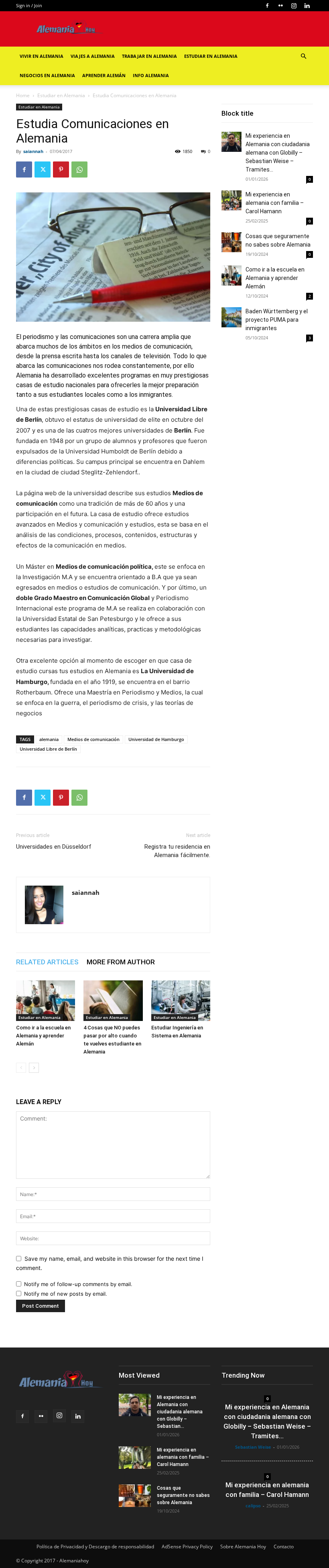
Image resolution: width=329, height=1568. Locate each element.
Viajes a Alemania (93, 56)
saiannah (33, 151)
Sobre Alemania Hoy (243, 1546)
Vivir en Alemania (41, 56)
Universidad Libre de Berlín (48, 749)
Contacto (284, 1546)
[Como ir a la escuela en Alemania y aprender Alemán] (45, 1000)
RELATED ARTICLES (47, 962)
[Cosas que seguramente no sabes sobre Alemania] (231, 242)
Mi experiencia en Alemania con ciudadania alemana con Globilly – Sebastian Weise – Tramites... (278, 153)
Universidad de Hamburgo (156, 739)
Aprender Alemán (104, 75)
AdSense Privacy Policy (187, 1546)
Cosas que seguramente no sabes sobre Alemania (183, 1495)
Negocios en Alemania (47, 75)
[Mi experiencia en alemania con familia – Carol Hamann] (231, 200)
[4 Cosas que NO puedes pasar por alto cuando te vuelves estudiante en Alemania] (112, 1000)
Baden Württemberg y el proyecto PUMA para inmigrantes (277, 319)
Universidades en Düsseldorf (53, 846)
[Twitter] (43, 169)
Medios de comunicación (93, 739)
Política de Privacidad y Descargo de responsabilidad (95, 1546)
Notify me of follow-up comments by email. (78, 1284)
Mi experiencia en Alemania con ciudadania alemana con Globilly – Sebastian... (180, 1411)
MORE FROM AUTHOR (121, 962)
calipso (253, 1506)
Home (23, 95)
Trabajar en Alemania (149, 56)
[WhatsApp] (79, 169)
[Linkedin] (307, 5)
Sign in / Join (29, 5)
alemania (49, 739)
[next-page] (34, 1068)
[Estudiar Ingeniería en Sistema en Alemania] (180, 1000)
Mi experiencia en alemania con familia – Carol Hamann (275, 202)
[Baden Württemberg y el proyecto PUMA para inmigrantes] (231, 317)
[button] (303, 56)
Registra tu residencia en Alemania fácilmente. (177, 851)
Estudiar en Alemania (211, 56)
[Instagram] (294, 5)
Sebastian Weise (253, 1447)
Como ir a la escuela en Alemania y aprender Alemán (43, 1036)
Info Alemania (151, 75)
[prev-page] (21, 1068)
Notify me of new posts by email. (65, 1293)
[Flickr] (280, 5)
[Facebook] (267, 5)
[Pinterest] (61, 169)
